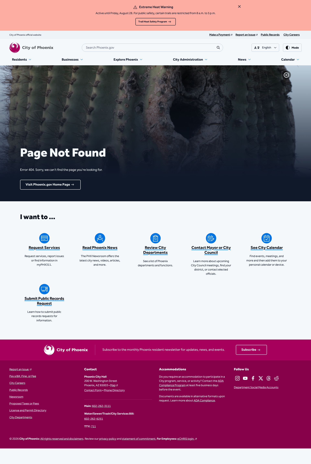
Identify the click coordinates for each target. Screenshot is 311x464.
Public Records (18, 390)
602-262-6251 (93, 419)
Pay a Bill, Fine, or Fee (22, 376)
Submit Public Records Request (44, 301)
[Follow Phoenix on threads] (268, 378)
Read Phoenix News (99, 248)
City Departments (20, 417)
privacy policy (107, 439)
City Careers (17, 383)
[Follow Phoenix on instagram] (237, 378)
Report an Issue (19, 369)
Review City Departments (155, 250)
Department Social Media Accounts (256, 387)
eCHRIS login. (186, 439)
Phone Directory (114, 390)
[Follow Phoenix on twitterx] (260, 378)
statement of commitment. (139, 439)
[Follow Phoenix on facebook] (253, 378)
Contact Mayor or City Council (211, 250)
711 (93, 426)
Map (112, 385)
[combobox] (152, 48)
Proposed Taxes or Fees (24, 404)
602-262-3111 (101, 406)
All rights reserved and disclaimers (61, 439)
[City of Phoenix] (31, 47)
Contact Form (93, 390)
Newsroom (16, 397)
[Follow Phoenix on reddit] (276, 378)
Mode (295, 48)
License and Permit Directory (27, 410)
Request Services (44, 248)
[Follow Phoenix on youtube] (245, 378)
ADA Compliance (204, 400)
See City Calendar (267, 248)
